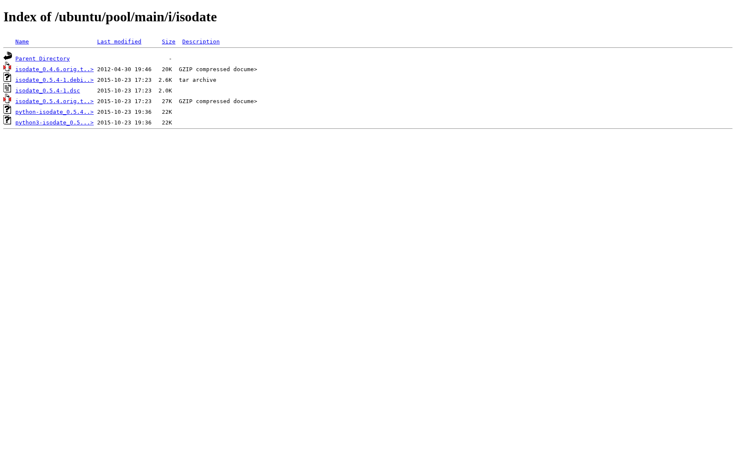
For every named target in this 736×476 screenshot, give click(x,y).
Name (22, 41)
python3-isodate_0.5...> (54, 122)
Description (201, 41)
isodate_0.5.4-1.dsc (47, 90)
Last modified (119, 41)
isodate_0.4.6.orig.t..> (54, 69)
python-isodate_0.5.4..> (54, 112)
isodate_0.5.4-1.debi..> (54, 80)
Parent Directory (42, 58)
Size (168, 41)
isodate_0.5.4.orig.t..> (54, 101)
